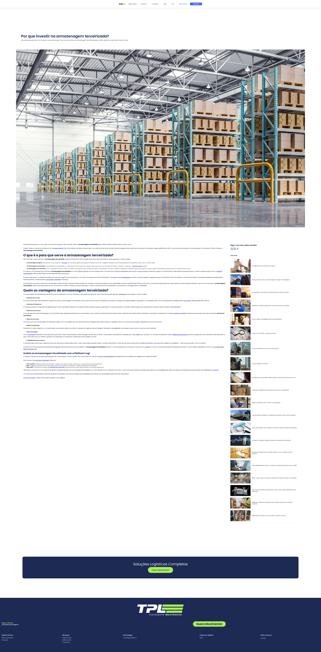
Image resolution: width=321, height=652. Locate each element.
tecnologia (31, 335)
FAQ (173, 4)
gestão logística (138, 266)
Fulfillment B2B (66, 638)
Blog (165, 4)
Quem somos (132, 4)
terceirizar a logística (179, 313)
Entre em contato (29, 378)
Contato (263, 638)
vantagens (122, 294)
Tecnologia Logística (130, 638)
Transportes (66, 642)
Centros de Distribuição (106, 356)
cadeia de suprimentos (179, 335)
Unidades (5, 640)
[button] (144, 4)
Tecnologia (155, 4)
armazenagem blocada (56, 367)
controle (215, 370)
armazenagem (125, 277)
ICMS (49, 307)
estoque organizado (42, 360)
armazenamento (57, 248)
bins (33, 365)
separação (50, 280)
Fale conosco (183, 4)
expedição (57, 280)
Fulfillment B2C (66, 640)
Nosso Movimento (7, 638)
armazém (65, 263)
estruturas (187, 301)
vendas (147, 347)
